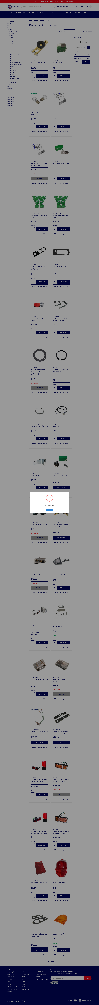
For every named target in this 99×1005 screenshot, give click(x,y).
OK (49, 510)
